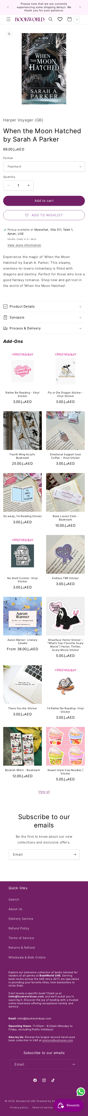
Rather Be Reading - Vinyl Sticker (23, 394)
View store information (24, 245)
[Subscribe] (74, 854)
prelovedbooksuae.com (58, 1040)
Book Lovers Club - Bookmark (65, 518)
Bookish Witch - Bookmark (22, 770)
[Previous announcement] (8, 7)
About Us (15, 909)
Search (14, 899)
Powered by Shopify (49, 1100)
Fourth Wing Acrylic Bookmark (22, 456)
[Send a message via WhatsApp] (81, 1092)
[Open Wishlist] (60, 19)
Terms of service (42, 1107)
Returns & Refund (22, 947)
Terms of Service (21, 938)
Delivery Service (21, 918)
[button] (8, 19)
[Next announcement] (80, 7)
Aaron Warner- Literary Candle (22, 641)
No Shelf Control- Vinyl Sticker (22, 579)
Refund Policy (19, 928)
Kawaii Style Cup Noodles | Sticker (66, 771)
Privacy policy (19, 1107)
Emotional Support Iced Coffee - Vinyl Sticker (65, 456)
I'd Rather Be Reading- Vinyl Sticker (65, 710)
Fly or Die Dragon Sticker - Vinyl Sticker (65, 394)
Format (8, 158)
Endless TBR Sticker (65, 578)
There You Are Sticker (22, 708)
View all (44, 791)
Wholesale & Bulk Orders (27, 957)
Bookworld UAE (26, 1100)
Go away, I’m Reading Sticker (22, 516)
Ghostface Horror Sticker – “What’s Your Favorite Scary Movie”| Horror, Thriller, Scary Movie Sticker (65, 645)
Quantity (9, 176)
